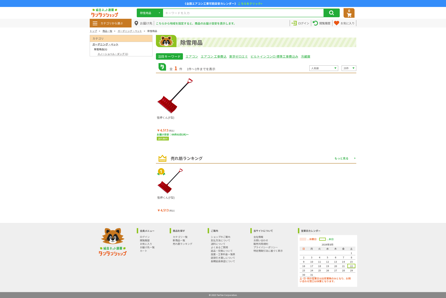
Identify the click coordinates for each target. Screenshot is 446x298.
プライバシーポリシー (265, 247)
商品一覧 (107, 31)
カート (143, 250)
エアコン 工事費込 (213, 56)
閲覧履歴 (145, 240)
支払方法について (220, 240)
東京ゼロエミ (238, 56)
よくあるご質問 (219, 247)
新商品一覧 (179, 240)
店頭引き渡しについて (223, 257)
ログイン (145, 237)
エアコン (192, 56)
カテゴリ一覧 (180, 237)
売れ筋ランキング (182, 243)
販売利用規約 (260, 243)
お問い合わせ (260, 240)
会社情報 (258, 237)
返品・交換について (222, 250)
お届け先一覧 (147, 247)
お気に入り (146, 243)
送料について (218, 243)
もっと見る (341, 158)
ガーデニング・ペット (130, 31)
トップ (93, 31)
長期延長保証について (223, 261)
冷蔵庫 (305, 56)
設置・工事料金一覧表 (223, 254)
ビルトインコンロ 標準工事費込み (274, 56)
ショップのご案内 (220, 237)
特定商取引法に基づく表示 (268, 250)
